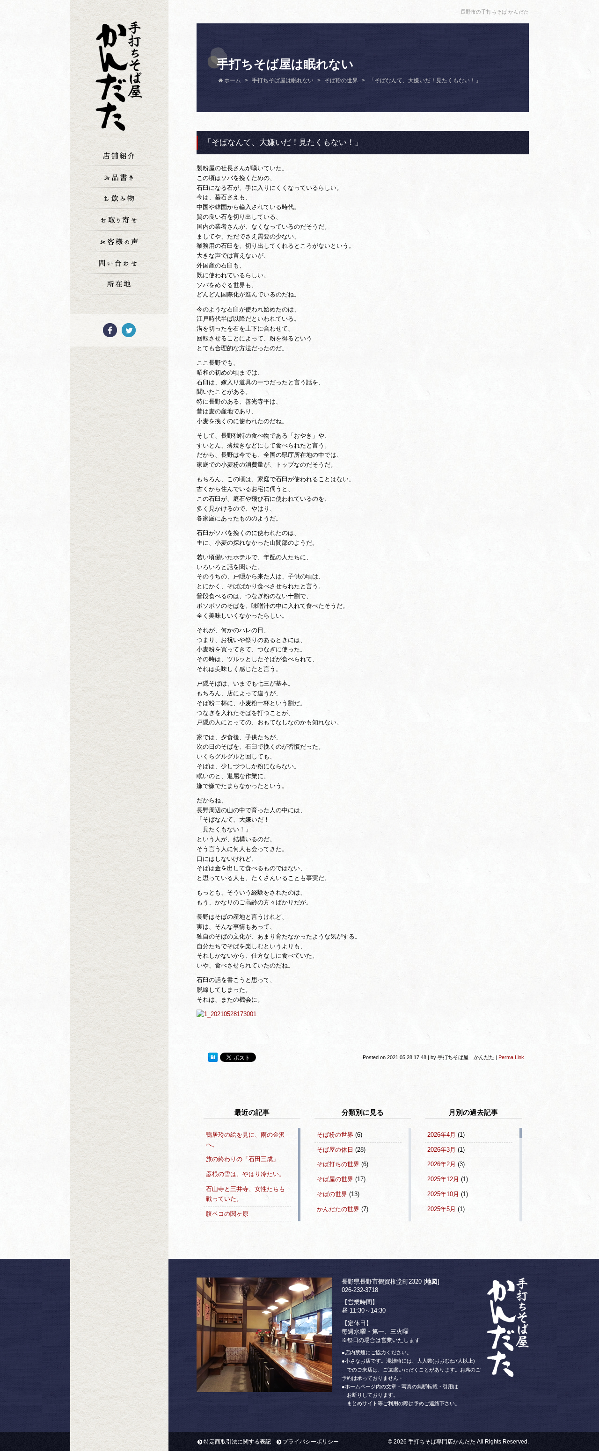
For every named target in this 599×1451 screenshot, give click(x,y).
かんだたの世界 (338, 1209)
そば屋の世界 (335, 1179)
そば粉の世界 (335, 1134)
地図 (431, 1281)
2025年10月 (443, 1194)
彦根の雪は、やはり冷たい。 (245, 1173)
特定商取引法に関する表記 (237, 1441)
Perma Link (511, 1057)
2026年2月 (441, 1164)
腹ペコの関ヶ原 (227, 1213)
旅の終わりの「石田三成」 (242, 1158)
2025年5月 (441, 1209)
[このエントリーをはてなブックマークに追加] (213, 1058)
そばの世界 (332, 1194)
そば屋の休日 (335, 1149)
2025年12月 (443, 1179)
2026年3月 (441, 1149)
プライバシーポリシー (311, 1441)
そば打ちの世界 (338, 1164)
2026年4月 (441, 1134)
